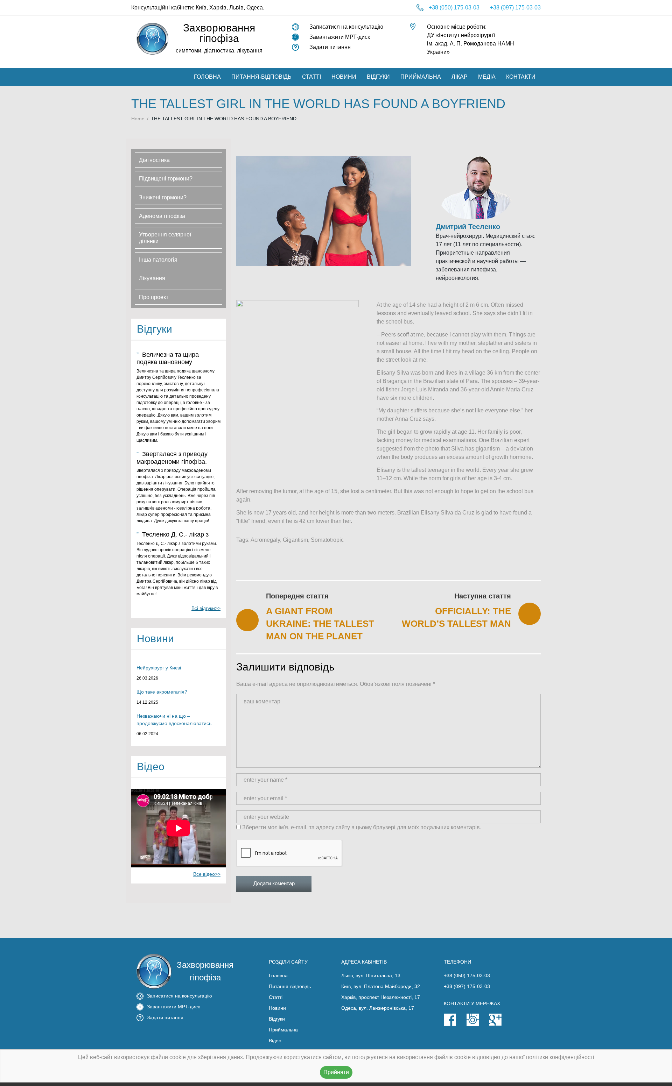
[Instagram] (478, 1024)
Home (138, 118)
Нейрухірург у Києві (158, 667)
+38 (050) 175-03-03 (454, 7)
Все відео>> (206, 874)
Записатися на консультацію (346, 27)
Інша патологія (158, 260)
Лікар (459, 77)
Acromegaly (265, 540)
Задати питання (330, 47)
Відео (275, 1040)
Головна (207, 77)
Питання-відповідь (261, 77)
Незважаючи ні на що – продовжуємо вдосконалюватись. (174, 719)
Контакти (521, 77)
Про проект (153, 297)
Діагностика (154, 160)
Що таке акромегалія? (161, 692)
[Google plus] (500, 1024)
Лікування (152, 278)
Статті (311, 77)
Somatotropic (327, 540)
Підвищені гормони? (165, 179)
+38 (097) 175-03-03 (515, 7)
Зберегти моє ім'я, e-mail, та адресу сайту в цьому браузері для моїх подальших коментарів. (361, 827)
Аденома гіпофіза (162, 216)
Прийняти (336, 1072)
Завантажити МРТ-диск (339, 37)
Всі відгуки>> (205, 608)
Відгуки (378, 77)
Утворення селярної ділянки (165, 238)
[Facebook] (455, 1024)
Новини (343, 77)
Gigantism (295, 540)
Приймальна (420, 77)
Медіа (487, 77)
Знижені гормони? (163, 197)
